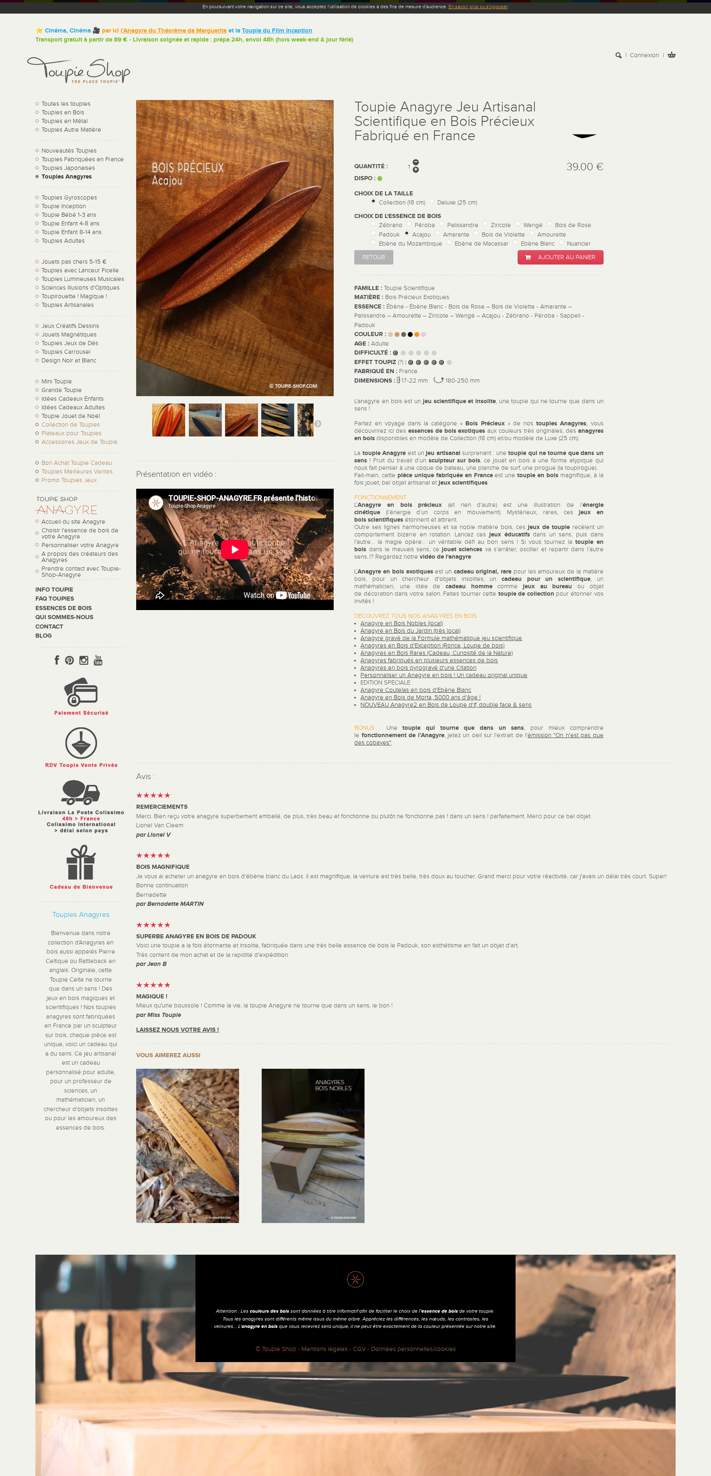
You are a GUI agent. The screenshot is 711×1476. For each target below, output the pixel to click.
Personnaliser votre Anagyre (80, 545)
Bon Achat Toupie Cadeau (77, 463)
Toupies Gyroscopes (69, 197)
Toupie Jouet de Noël (71, 416)
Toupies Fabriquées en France (83, 159)
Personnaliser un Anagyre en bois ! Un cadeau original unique (443, 675)
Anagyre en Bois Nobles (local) (401, 623)
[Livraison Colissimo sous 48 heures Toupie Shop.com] (80, 835)
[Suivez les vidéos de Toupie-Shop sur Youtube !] (98, 660)
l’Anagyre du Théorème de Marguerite (174, 31)
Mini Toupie (57, 381)
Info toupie (54, 590)
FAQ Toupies (54, 599)
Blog (43, 636)
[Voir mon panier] (671, 55)
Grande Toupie (62, 390)
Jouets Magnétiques (69, 334)
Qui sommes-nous (64, 617)
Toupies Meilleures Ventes (77, 471)
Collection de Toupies (71, 424)
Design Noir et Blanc (69, 360)
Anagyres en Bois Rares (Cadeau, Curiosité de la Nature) (436, 653)
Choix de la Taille (384, 193)
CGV (359, 1349)
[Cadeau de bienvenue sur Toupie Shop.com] (80, 890)
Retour (373, 257)
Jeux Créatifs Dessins (70, 326)
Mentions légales (325, 1349)
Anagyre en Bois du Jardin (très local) (410, 630)
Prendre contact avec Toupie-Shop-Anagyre (81, 571)
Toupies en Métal (65, 121)
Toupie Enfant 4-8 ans (71, 223)
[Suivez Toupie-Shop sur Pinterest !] (69, 660)
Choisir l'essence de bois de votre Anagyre (80, 533)
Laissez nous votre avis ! (177, 1030)
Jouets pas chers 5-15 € (74, 261)
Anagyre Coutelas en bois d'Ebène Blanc (415, 690)
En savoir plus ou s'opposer (478, 6)
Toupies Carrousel (66, 351)
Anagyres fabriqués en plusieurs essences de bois (429, 660)
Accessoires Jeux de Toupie (80, 442)
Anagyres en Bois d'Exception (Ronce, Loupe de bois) (432, 645)
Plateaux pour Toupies (72, 433)
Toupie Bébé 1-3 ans (69, 214)
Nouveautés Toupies (69, 150)
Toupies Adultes (63, 240)
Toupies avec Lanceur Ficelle (80, 270)
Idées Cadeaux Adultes (73, 407)
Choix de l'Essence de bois (398, 216)
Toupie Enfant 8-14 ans (72, 232)
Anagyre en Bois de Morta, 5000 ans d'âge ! (420, 697)
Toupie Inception (64, 206)
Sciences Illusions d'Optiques (81, 287)
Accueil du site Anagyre (73, 521)
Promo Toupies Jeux (69, 480)
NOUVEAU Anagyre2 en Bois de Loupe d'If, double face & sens (446, 704)
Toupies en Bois (63, 112)
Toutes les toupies (66, 103)
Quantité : (371, 166)
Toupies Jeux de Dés (70, 343)
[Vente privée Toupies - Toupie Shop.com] (80, 769)
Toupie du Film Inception (277, 31)
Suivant (318, 423)
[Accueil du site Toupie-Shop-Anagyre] (66, 512)
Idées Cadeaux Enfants (73, 398)
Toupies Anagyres (67, 177)
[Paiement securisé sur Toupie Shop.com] (80, 717)
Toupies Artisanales (68, 305)
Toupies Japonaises (68, 168)
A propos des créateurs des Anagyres (80, 557)
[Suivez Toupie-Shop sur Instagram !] (83, 660)
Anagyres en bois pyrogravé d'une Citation (418, 667)
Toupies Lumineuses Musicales (83, 279)
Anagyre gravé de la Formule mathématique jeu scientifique (441, 638)
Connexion (644, 55)
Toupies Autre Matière (71, 129)
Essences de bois (63, 608)
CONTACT (49, 627)
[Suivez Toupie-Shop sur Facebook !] (57, 660)
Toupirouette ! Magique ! (74, 296)
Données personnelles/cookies (413, 1349)
